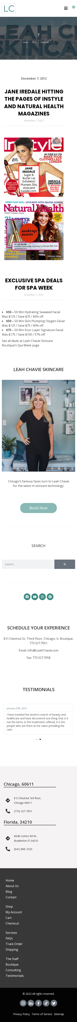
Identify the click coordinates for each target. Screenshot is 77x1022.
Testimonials (15, 976)
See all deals (10, 341)
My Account (14, 912)
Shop (9, 906)
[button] (36, 739)
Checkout (12, 923)
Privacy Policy (21, 1014)
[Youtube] (34, 596)
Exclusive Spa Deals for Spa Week (34, 284)
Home (25, 42)
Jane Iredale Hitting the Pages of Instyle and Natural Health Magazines (34, 102)
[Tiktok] (46, 1003)
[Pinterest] (50, 596)
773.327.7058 (41, 658)
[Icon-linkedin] (30, 1003)
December (45, 42)
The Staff (12, 959)
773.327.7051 (38, 643)
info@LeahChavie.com (42, 650)
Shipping (12, 949)
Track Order (14, 944)
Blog (9, 892)
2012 (34, 42)
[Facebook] (27, 596)
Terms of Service (42, 1014)
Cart (9, 918)
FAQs (9, 938)
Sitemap (59, 1014)
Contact (11, 897)
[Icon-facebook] (38, 1003)
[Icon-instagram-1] (23, 1003)
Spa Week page (28, 345)
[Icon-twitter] (53, 1003)
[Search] (64, 564)
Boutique (12, 964)
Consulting (13, 970)
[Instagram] (42, 596)
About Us (12, 886)
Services (11, 933)
